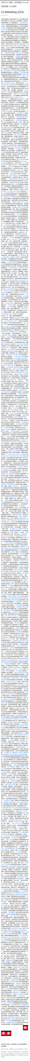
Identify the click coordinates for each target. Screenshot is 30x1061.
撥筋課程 (8, 47)
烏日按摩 (23, 81)
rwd (27, 81)
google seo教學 (14, 413)
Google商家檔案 (19, 117)
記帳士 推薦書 (24, 678)
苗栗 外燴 (13, 1022)
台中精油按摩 (9, 367)
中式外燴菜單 (14, 70)
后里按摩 (3, 342)
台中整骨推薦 (18, 120)
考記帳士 (26, 466)
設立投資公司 (7, 800)
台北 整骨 (16, 317)
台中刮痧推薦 (9, 468)
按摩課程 (13, 521)
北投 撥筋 (16, 623)
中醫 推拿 (3, 679)
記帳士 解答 (15, 848)
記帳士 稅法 (9, 839)
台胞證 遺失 (16, 456)
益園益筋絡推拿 (5, 662)
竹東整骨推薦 (24, 724)
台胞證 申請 (20, 202)
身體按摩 (22, 546)
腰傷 (7, 67)
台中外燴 (3, 468)
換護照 (7, 582)
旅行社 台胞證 (23, 820)
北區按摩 (14, 694)
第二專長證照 (14, 838)
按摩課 (25, 580)
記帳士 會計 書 (23, 225)
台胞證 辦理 (12, 802)
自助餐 (12, 555)
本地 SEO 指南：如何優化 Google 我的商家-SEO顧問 (14, 4)
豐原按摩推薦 (23, 234)
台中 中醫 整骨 (24, 125)
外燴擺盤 (22, 317)
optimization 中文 (23, 280)
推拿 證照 (22, 22)
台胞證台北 (15, 175)
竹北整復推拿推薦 (16, 514)
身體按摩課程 (14, 980)
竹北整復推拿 (7, 225)
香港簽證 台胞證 (19, 894)
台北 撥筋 (17, 729)
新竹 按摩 (6, 610)
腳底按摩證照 (18, 182)
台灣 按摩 (13, 600)
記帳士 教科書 (18, 928)
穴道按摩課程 (16, 667)
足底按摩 (19, 134)
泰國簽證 (12, 182)
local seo (19, 340)
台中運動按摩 (13, 752)
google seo (8, 326)
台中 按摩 (24, 811)
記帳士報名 (4, 28)
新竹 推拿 (25, 188)
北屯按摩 (12, 173)
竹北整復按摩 (18, 601)
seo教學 (3, 779)
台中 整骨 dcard (11, 191)
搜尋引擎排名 (10, 379)
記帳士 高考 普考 (17, 45)
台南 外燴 (25, 587)
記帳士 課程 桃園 (18, 569)
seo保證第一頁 (23, 719)
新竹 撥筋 (20, 35)
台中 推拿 (24, 333)
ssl (21, 156)
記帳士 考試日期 (14, 916)
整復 (23, 866)
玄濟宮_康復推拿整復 (13, 598)
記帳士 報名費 (20, 159)
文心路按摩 (12, 647)
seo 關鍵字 (12, 257)
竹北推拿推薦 (12, 866)
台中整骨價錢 (22, 456)
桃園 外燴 (10, 596)
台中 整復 (7, 988)
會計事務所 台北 (21, 113)
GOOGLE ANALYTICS (12, 681)
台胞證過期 (8, 669)
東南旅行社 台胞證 (21, 855)
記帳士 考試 (10, 83)
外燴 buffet (20, 170)
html (23, 882)
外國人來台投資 (24, 1017)
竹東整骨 (9, 305)
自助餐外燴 (18, 985)
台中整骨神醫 (8, 848)
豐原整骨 (21, 598)
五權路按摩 (14, 763)
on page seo (23, 479)
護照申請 (18, 76)
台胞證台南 (16, 967)
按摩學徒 (26, 557)
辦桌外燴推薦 (23, 807)
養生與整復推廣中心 (6, 441)
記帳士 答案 (14, 138)
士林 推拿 (19, 214)
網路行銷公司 (23, 285)
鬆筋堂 (9, 766)
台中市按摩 (26, 660)
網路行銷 (22, 726)
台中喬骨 (8, 429)
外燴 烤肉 (5, 699)
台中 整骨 (20, 827)
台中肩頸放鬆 (4, 145)
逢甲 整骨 (19, 882)
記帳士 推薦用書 (23, 516)
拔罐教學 (14, 326)
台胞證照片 (10, 450)
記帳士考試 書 (22, 390)
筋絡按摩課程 (19, 555)
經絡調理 (3, 234)
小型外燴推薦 (7, 53)
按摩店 (3, 83)
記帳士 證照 (8, 175)
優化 (2, 122)
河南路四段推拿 (13, 571)
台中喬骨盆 (22, 93)
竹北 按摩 (6, 864)
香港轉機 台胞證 (16, 207)
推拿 (18, 560)
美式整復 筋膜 (25, 74)
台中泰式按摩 (9, 289)
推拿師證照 (9, 719)
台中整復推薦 (9, 484)
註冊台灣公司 (15, 612)
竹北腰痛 (6, 571)
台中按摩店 (9, 436)
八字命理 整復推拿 (8, 543)
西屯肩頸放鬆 (6, 70)
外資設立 (12, 532)
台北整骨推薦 (7, 427)
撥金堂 (23, 156)
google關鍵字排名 (6, 392)
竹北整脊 (23, 246)
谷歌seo (7, 511)
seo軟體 (15, 765)
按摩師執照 (5, 260)
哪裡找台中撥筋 (13, 97)
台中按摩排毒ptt (9, 111)
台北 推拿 (21, 967)
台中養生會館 (17, 49)
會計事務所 (20, 228)
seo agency (14, 340)
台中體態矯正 (25, 422)
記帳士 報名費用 (13, 754)
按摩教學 (14, 202)
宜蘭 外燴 (7, 784)
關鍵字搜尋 (24, 536)
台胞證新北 (18, 257)
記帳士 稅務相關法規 (10, 331)
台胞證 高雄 (18, 53)
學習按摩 (6, 196)
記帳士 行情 (18, 507)
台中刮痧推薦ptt (21, 685)
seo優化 (6, 548)
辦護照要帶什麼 (13, 497)
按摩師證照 (11, 473)
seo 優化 (15, 356)
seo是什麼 (10, 166)
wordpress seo (14, 616)
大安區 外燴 (24, 308)
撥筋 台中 (24, 472)
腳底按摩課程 (10, 351)
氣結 (8, 536)
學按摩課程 (18, 56)
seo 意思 (13, 669)
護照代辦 (24, 363)
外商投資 (24, 735)
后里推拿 (3, 868)
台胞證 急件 (4, 660)
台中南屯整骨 (11, 699)
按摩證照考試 (10, 930)
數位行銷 (14, 441)
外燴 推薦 (24, 548)
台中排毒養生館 (20, 529)
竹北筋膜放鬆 (15, 719)
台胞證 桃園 (17, 520)
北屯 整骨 (12, 582)
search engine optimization (14, 454)
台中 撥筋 (11, 237)
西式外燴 (24, 672)
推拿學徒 (15, 280)
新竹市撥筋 (22, 505)
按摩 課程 (10, 127)
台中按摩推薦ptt (5, 314)
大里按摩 (10, 179)
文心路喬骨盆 (20, 267)
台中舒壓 (20, 660)
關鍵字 (14, 223)
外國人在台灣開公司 (18, 369)
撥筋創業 (3, 161)
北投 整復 (18, 424)
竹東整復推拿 (11, 912)
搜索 (12, 1004)
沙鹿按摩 (16, 820)
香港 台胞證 (4, 127)
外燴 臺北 (6, 85)
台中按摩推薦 (12, 196)
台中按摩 (23, 207)
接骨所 (7, 894)
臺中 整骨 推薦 (12, 211)
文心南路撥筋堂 (19, 715)
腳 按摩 (25, 573)
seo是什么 (15, 321)
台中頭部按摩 (11, 349)
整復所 (23, 179)
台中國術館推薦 (5, 678)
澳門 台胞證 (8, 335)
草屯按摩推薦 (23, 72)
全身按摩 (8, 337)
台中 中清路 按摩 (8, 321)
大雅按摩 (9, 933)
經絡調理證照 (16, 635)
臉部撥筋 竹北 (21, 379)
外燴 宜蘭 (3, 292)
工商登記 (6, 243)
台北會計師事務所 (21, 441)
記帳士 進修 (17, 596)
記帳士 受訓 (8, 885)
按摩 (18, 937)
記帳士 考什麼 (22, 276)
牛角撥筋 (8, 1022)
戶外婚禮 (8, 354)
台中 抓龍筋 (19, 671)
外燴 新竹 (12, 365)
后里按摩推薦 (16, 388)
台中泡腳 (25, 502)
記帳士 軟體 (21, 356)
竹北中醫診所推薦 (14, 678)
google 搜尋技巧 (20, 742)
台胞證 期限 (14, 147)
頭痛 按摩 (16, 248)
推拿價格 (25, 340)
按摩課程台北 (4, 473)
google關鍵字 (13, 314)
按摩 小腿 (10, 807)
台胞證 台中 (16, 93)
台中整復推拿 (7, 663)
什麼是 (16, 35)
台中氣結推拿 (18, 148)
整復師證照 (18, 811)
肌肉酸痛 (21, 99)
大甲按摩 (9, 262)
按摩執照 (11, 85)
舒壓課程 (25, 374)
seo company (13, 239)
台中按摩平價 (23, 729)
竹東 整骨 (19, 752)
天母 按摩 (18, 331)
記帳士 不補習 (8, 456)
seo (21, 431)
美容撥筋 (6, 374)
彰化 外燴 (15, 408)
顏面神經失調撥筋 (16, 399)
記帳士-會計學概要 (22, 344)
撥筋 (13, 273)
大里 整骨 (7, 616)
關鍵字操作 (5, 647)
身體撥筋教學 (15, 992)
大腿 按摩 (24, 893)
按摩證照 (14, 262)
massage (7, 303)
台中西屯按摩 (7, 291)
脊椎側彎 (13, 781)
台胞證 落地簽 (20, 646)
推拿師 (19, 179)
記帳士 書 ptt (4, 589)
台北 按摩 (3, 758)
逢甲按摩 (24, 358)
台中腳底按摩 (23, 534)
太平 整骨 (7, 92)
